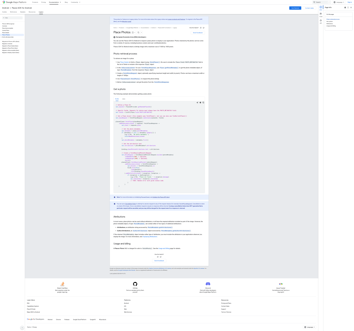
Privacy (35, 327)
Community (74, 2)
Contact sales (309, 8)
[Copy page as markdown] (138, 32)
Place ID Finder (31, 309)
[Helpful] (200, 27)
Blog (66, 2)
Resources (32, 12)
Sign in (350, 2)
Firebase (66, 319)
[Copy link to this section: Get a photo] (127, 89)
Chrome (58, 319)
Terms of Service (226, 312)
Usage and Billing (164, 248)
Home (115, 27)
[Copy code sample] (203, 102)
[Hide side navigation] (22, 328)
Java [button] (123, 99)
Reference (13, 12)
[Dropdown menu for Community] (80, 2)
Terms (29, 327)
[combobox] (321, 2)
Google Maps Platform (132, 27)
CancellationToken (130, 204)
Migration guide (126, 21)
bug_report (345, 7)
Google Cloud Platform (79, 319)
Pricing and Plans (226, 303)
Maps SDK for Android (33, 312)
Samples (22, 12)
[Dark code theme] (200, 102)
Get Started (295, 8)
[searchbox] (12, 17)
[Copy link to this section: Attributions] (127, 217)
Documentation (54, 2)
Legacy (41, 12)
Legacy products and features (176, 19)
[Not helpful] (203, 27)
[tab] (117, 99)
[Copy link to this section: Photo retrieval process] (139, 54)
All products (102, 319)
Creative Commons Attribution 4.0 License (160, 268)
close (351, 7)
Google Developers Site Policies (126, 270)
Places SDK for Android (22, 8)
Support (223, 309)
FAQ (28, 303)
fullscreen (348, 7)
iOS (125, 306)
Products (35, 2)
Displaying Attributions (150, 236)
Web (125, 309)
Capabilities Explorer (33, 306)
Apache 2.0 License (199, 268)
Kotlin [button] (117, 99)
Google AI (93, 319)
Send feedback (198, 33)
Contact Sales (225, 306)
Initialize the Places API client (161, 197)
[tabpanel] (159, 147)
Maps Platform (19, 2)
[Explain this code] (197, 102)
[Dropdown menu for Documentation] (61, 2)
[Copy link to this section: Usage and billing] (132, 244)
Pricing (43, 2)
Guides (4, 12)
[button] (12, 37)
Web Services (128, 312)
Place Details (124, 62)
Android (5, 8)
